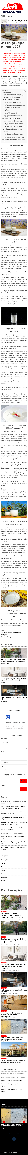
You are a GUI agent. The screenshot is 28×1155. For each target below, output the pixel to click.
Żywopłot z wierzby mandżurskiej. (15, 1073)
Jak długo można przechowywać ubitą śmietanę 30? (14, 140)
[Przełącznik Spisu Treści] (23, 90)
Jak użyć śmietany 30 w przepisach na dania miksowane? (14, 135)
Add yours (17, 710)
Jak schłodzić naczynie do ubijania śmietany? (14, 100)
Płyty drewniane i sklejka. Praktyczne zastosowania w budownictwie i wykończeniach (12, 1014)
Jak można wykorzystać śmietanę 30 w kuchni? (14, 95)
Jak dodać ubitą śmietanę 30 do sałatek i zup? (14, 137)
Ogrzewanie (4, 877)
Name (2, 751)
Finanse (3, 863)
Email (2, 759)
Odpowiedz (10, 724)
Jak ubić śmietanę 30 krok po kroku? (11, 99)
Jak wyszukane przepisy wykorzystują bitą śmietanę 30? (13, 116)
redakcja (9, 50)
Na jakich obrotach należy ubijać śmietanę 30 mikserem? (14, 109)
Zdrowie (3, 880)
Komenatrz (4, 738)
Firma (2, 867)
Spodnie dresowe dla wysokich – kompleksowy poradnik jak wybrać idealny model (13, 941)
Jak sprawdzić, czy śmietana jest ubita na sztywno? (13, 103)
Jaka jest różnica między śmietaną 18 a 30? (13, 97)
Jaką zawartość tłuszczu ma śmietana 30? (13, 94)
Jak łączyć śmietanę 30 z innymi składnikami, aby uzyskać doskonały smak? (15, 127)
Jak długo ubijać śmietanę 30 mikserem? (12, 107)
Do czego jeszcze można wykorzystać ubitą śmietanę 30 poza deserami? (14, 112)
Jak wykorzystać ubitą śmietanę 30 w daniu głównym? (12, 130)
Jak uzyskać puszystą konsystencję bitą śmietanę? (15, 105)
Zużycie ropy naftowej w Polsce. (14, 1080)
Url (2, 766)
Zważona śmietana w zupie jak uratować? (16, 1077)
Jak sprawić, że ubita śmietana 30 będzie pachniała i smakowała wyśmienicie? (12, 119)
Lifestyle (3, 870)
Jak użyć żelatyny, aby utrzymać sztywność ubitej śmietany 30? (14, 124)
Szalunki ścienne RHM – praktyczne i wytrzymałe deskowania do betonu (12, 1038)
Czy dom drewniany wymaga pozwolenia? (12, 833)
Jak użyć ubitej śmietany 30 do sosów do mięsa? (15, 133)
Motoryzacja (4, 873)
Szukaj (3, 785)
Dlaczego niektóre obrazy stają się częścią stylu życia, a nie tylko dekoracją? (17, 22)
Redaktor (11, 919)
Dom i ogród (4, 860)
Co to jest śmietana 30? (8, 92)
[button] (9, 1133)
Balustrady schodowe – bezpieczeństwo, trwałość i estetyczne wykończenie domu (13, 660)
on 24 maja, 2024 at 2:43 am (17, 722)
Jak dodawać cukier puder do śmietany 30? (13, 121)
